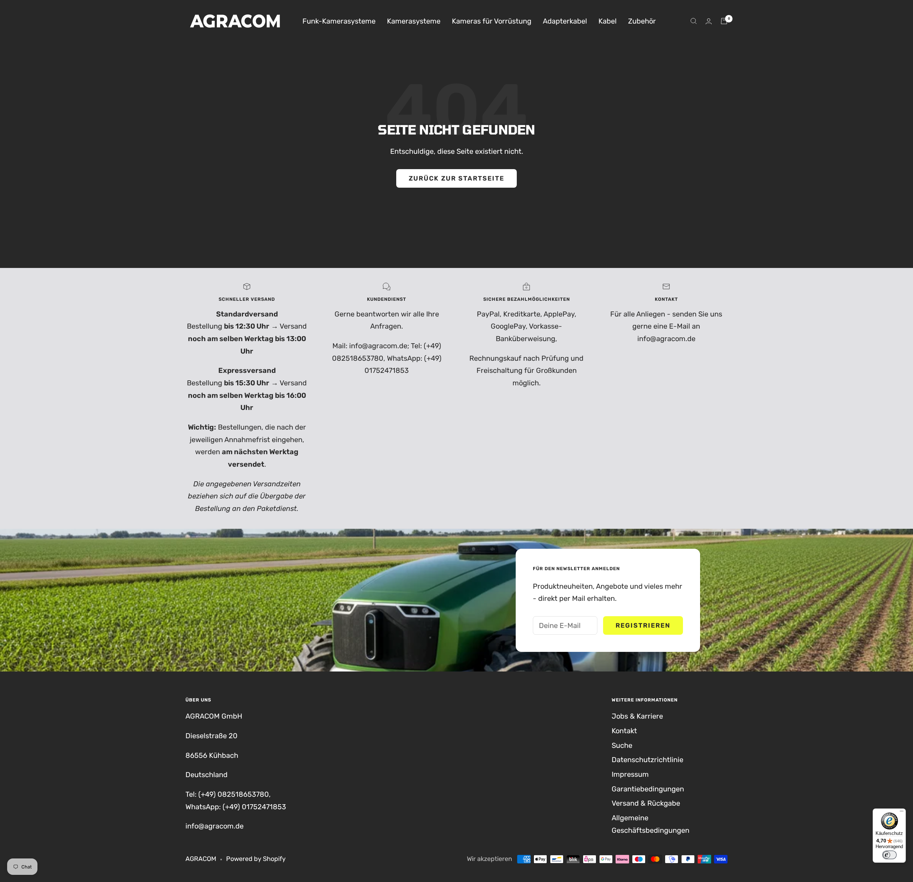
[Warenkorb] (724, 21)
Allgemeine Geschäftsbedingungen (650, 824)
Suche (622, 745)
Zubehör (642, 21)
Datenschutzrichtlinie (647, 759)
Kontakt (624, 730)
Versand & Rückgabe (646, 803)
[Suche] (693, 21)
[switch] (889, 855)
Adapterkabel (565, 21)
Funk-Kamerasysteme (339, 21)
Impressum (630, 774)
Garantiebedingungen (648, 789)
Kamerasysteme (413, 21)
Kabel (607, 21)
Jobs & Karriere (637, 716)
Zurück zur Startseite (456, 178)
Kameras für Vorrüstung (491, 21)
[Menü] (901, 812)
